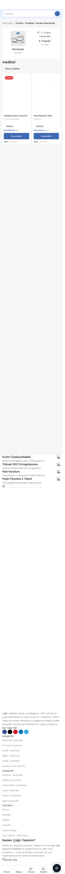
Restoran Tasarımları (12, 774)
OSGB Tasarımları (11, 750)
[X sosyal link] (10, 732)
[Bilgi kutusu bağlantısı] (31, 457)
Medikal (16, 119)
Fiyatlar (5, 819)
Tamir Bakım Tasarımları (14, 785)
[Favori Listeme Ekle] (25, 79)
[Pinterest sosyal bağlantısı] (15, 732)
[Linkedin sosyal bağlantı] (21, 732)
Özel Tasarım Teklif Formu (15, 835)
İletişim (5, 809)
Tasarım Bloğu (9, 830)
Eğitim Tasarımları (11, 755)
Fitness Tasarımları (11, 795)
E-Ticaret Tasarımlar (12, 745)
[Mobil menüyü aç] (3, 5)
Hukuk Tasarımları (11, 760)
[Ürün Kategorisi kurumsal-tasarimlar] (18, 43)
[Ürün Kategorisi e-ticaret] (45, 39)
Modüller (6, 814)
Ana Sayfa (7, 23)
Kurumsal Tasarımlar (12, 740)
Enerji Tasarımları (10, 790)
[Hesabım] (59, 5)
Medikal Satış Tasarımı (15, 115)
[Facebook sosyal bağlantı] (4, 732)
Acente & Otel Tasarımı (13, 766)
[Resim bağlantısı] (22, 597)
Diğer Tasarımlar (10, 800)
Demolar (6, 825)
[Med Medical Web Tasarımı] (46, 94)
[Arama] (57, 13)
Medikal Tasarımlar (11, 780)
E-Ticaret (7, 119)
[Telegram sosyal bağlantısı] (26, 732)
